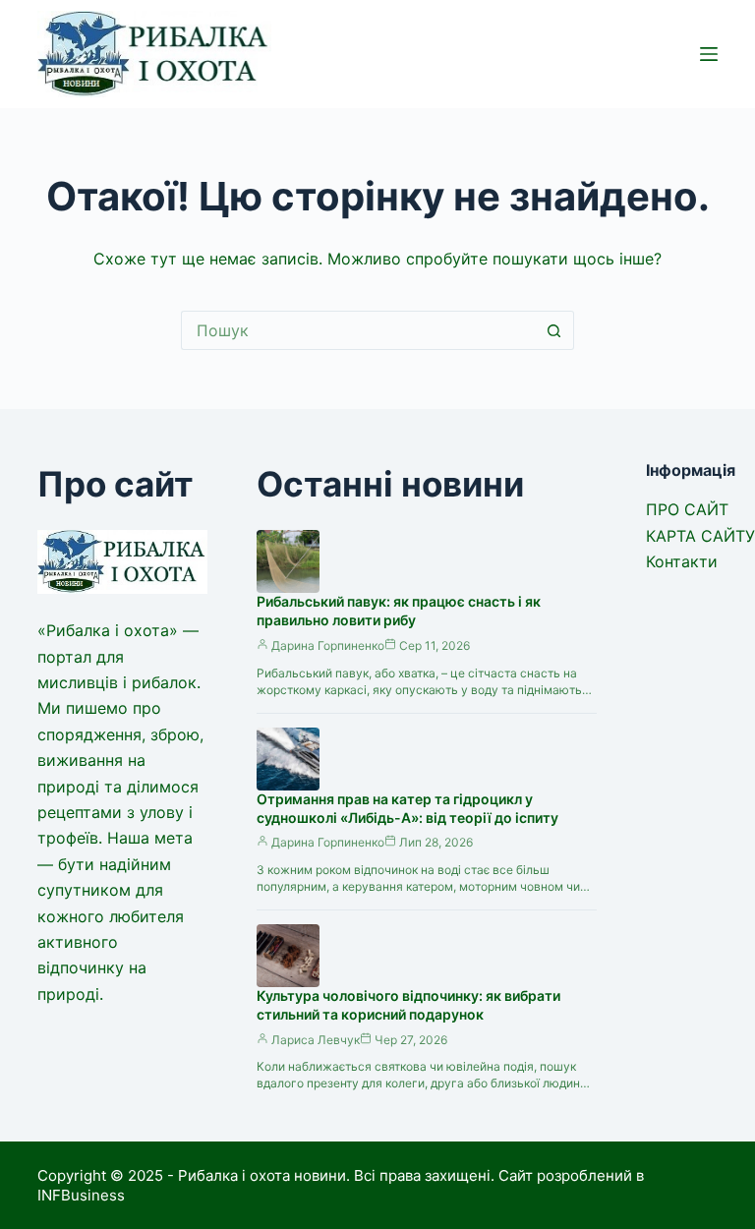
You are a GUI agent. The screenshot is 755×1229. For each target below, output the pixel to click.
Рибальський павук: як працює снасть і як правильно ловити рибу (399, 610)
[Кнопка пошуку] (554, 330)
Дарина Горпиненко (327, 645)
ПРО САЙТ (687, 509)
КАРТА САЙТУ (700, 536)
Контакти (682, 561)
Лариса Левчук (315, 1039)
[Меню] (709, 54)
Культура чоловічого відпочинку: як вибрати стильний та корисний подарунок (408, 1005)
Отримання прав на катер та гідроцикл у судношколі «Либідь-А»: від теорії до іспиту (407, 808)
